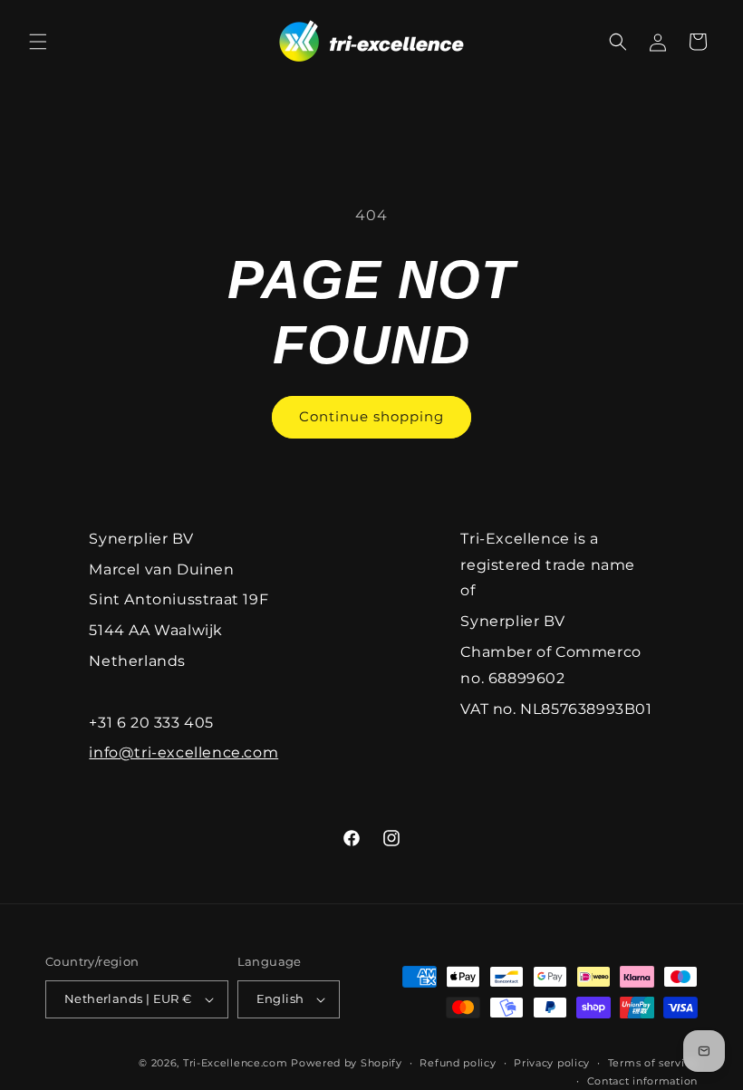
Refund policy (458, 1062)
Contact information (642, 1081)
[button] (38, 42)
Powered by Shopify (346, 1062)
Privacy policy (552, 1062)
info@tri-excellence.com (183, 752)
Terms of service (653, 1062)
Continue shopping (371, 416)
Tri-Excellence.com (235, 1062)
